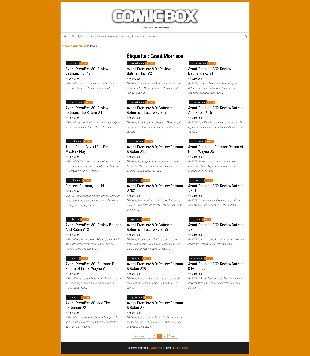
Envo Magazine (180, 347)
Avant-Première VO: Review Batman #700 (216, 227)
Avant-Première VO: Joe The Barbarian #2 (87, 305)
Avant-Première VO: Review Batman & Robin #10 (155, 266)
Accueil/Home (79, 36)
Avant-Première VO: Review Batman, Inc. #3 (86, 71)
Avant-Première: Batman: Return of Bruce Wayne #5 (215, 149)
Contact (153, 36)
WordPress (156, 347)
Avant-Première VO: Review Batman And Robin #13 (93, 227)
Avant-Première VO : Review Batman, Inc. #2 (148, 71)
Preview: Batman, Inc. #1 (85, 185)
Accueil (66, 45)
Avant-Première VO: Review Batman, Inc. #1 (209, 71)
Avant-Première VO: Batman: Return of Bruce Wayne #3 (149, 227)
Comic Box (74, 79)
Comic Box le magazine (103, 36)
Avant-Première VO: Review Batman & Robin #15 (155, 149)
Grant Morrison (80, 45)
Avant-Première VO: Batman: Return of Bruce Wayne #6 (149, 110)
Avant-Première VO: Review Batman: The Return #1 (86, 110)
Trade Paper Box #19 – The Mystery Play (86, 149)
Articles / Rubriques (132, 36)
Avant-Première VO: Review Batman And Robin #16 (216, 110)
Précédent (139, 336)
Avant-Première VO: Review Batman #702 (155, 188)
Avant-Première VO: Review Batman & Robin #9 (216, 266)
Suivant (172, 336)
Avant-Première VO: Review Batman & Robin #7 (155, 305)
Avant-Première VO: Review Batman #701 (216, 188)
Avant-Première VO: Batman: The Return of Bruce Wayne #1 (91, 266)
